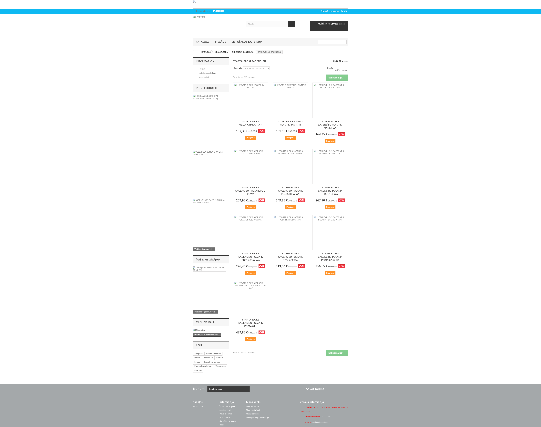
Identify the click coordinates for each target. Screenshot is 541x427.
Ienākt (344, 11)
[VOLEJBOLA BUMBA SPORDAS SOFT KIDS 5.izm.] (209, 153)
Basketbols (208, 358)
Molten (197, 358)
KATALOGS (202, 41)
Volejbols (198, 353)
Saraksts (345, 70)
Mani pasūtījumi (252, 406)
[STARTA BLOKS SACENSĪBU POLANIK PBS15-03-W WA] (250, 232)
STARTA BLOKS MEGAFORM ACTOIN (250, 123)
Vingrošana (221, 366)
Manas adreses (252, 414)
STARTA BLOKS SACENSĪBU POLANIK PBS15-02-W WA (330, 256)
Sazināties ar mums (330, 11)
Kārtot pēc (237, 68)
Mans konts (253, 402)
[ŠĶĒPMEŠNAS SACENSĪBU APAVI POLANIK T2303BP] (209, 201)
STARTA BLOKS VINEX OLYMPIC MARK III (290, 123)
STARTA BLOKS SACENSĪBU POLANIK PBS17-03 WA (330, 190)
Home (221, 425)
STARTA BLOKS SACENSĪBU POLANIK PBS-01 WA (250, 190)
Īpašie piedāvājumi (208, 259)
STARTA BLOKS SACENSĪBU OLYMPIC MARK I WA (330, 124)
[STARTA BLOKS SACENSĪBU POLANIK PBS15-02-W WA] (330, 232)
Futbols (219, 358)
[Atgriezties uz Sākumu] (196, 52)
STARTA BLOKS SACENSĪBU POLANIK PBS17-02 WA (290, 256)
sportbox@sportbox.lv (321, 422)
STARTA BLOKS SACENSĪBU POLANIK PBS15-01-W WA (290, 190)
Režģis (337, 70)
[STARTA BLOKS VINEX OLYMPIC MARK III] (290, 100)
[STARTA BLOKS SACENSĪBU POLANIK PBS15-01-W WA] (290, 166)
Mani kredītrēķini (253, 410)
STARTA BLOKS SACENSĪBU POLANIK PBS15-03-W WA (250, 256)
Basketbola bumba (212, 362)
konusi (197, 362)
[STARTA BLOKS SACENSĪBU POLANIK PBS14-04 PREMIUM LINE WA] (250, 298)
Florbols (198, 370)
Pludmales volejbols (203, 366)
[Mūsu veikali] (211, 330)
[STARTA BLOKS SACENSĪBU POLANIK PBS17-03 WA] (330, 166)
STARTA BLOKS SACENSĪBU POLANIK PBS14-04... (250, 323)
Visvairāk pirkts (225, 414)
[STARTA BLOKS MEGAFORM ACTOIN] (250, 100)
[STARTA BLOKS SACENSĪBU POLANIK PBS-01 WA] (250, 166)
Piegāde (220, 41)
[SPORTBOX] (217, 25)
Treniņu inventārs (213, 353)
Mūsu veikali (203, 77)
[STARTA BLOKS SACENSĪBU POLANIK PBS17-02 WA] (290, 232)
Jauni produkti (206, 88)
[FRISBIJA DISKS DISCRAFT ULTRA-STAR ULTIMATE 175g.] (209, 97)
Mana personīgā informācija (257, 417)
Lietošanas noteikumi (247, 41)
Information (205, 61)
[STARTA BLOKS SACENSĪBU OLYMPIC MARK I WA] (330, 100)
